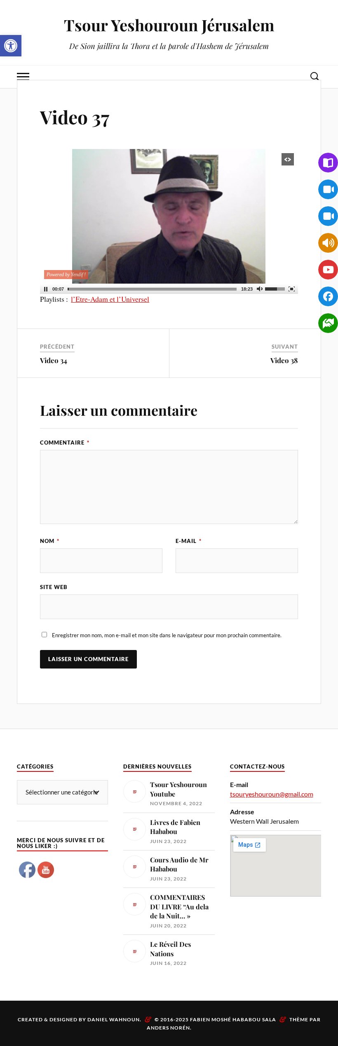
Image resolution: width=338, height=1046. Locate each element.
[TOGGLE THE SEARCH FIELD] (315, 76)
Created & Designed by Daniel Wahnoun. (80, 1019)
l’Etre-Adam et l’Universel (110, 299)
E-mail (189, 541)
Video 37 (74, 117)
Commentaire (64, 442)
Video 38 (284, 360)
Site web (54, 587)
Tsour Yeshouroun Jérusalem (169, 24)
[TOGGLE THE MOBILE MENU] (23, 76)
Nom (49, 541)
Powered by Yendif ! (66, 274)
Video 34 (53, 360)
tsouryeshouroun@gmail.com (271, 794)
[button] (10, 45)
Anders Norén (168, 1028)
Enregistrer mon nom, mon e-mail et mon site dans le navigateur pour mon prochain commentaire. (167, 635)
